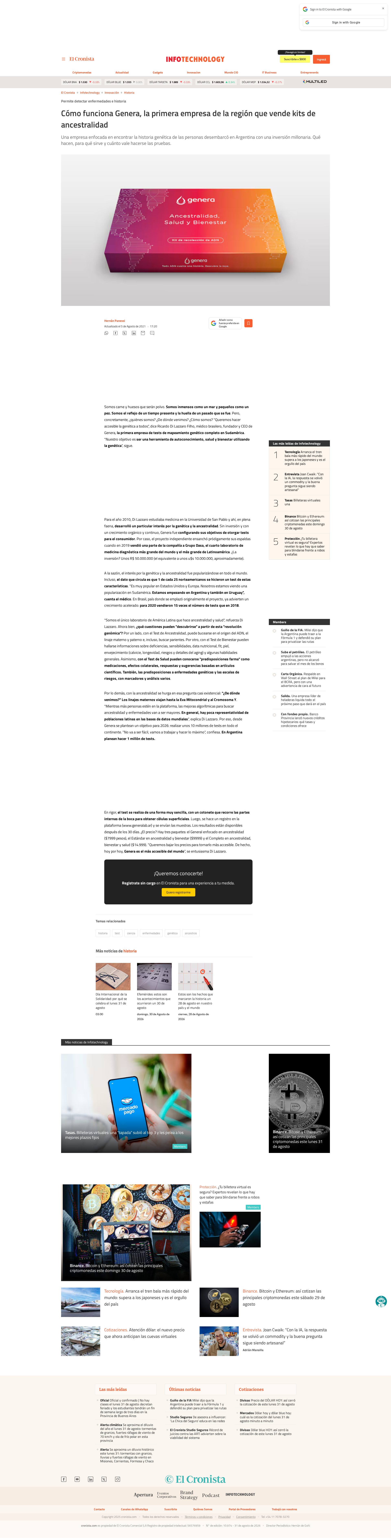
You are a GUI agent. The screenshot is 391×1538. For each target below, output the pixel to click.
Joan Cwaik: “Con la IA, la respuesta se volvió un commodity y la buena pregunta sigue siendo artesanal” (304, 482)
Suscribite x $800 (295, 59)
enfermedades (151, 933)
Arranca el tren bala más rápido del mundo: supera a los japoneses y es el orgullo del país (305, 458)
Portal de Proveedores (242, 1509)
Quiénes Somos (202, 1509)
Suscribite (170, 1509)
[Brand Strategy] (189, 1495)
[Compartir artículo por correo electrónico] (143, 333)
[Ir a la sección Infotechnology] (195, 59)
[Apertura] (143, 1496)
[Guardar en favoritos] (248, 323)
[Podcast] (211, 1495)
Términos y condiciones (199, 1517)
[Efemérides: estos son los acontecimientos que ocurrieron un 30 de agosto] (154, 976)
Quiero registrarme (178, 892)
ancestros (191, 933)
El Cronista (68, 92)
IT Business (269, 72)
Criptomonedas (81, 72)
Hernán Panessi (114, 320)
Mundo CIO (231, 72)
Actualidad (122, 72)
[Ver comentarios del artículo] (152, 333)
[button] (381, 1301)
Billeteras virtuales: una (303, 502)
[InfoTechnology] (240, 1496)
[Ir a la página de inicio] (82, 59)
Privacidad (224, 1517)
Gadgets (158, 72)
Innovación (112, 92)
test (117, 933)
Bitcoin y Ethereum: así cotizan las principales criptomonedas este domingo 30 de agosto (305, 522)
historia (129, 92)
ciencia (131, 933)
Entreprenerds (310, 72)
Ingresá (321, 59)
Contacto (99, 1509)
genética (172, 933)
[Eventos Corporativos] (166, 1496)
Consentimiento (246, 1517)
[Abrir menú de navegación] (63, 59)
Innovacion (193, 72)
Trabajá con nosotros (284, 1509)
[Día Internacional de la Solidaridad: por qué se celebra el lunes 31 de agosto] (113, 976)
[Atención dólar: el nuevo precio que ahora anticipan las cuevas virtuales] (80, 1341)
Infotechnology (90, 92)
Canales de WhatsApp (134, 1509)
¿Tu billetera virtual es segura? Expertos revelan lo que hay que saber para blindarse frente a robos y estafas (305, 546)
